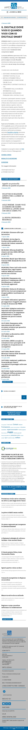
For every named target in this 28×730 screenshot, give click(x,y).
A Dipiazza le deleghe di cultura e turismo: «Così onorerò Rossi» (13, 539)
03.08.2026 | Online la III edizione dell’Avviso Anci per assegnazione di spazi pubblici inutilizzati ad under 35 (13, 292)
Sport (6, 438)
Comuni (15, 424)
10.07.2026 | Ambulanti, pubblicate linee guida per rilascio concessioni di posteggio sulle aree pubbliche (14, 363)
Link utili (4, 714)
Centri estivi (9, 424)
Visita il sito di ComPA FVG (8, 711)
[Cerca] (24, 397)
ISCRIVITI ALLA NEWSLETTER (14, 413)
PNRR (10, 432)
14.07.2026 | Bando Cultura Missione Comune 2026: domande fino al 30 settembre (13, 353)
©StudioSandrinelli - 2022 (19, 728)
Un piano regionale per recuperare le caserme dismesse (13, 525)
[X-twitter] (9, 703)
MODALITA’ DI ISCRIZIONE (9, 158)
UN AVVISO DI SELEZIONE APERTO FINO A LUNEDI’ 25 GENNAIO (13, 196)
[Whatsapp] (4, 691)
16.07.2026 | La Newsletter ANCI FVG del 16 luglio (12, 335)
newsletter (3, 429)
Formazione (5, 427)
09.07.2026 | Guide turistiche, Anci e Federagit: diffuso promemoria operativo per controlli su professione (13, 374)
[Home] (1, 17)
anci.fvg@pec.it (7, 663)
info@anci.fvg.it (7, 661)
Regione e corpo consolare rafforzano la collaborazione (11, 606)
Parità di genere (22, 429)
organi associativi (12, 429)
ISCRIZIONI (4, 162)
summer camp (11, 437)
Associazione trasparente (8, 670)
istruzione (22, 427)
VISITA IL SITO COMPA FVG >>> (13, 488)
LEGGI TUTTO (7, 382)
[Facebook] (3, 703)
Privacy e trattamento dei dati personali (11, 673)
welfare (17, 438)
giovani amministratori (15, 427)
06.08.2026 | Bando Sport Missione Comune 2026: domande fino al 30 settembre (13, 261)
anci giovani (4, 424)
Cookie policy (5, 676)
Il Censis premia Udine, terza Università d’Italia (11, 553)
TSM (22, 149)
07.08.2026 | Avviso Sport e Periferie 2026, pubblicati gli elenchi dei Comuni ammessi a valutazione (12, 242)
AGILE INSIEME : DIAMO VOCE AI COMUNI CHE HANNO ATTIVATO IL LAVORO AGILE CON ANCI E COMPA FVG (14, 208)
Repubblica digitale (12, 132)
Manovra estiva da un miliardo (12, 595)
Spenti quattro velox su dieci (11, 568)
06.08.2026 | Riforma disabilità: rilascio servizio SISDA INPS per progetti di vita (12, 252)
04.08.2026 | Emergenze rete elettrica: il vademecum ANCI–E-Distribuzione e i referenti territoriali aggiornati (13, 281)
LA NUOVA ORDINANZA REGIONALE (11, 219)
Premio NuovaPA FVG (5, 435)
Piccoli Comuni (4, 433)
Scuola (21, 435)
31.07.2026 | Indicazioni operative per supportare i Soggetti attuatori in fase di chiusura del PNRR (13, 302)
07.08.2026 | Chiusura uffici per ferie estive (12, 233)
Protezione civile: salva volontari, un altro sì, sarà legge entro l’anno (13, 500)
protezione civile (15, 435)
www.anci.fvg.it (5, 664)
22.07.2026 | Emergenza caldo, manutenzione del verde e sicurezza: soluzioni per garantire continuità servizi (13, 326)
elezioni (20, 424)
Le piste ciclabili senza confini (12, 512)
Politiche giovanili (17, 433)
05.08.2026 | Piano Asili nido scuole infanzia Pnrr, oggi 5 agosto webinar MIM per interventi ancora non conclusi (13, 270)
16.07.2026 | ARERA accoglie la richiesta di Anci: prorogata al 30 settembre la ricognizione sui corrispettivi (13, 344)
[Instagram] (6, 703)
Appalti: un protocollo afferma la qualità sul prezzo (13, 185)
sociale (2, 437)
